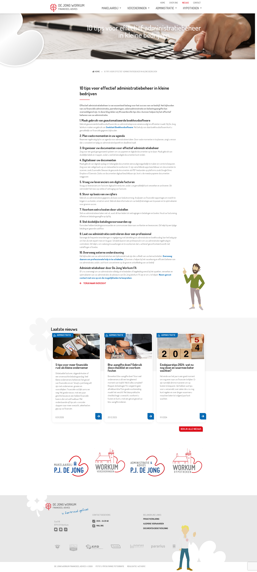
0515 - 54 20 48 (103, 521)
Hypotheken (191, 8)
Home (162, 2)
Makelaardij (110, 8)
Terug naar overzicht (94, 283)
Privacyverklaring (151, 519)
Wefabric (141, 566)
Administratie (165, 8)
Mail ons (100, 526)
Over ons (173, 2)
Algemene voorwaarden (153, 523)
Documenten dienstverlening (155, 528)
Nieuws (185, 2)
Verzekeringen (137, 8)
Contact (197, 2)
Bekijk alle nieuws (191, 428)
